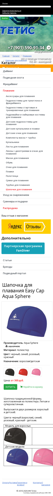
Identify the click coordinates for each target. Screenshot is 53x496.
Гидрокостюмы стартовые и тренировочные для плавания (22, 108)
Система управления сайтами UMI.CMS (37, 493)
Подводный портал (14, 273)
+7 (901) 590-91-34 (26, 47)
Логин (5, 3)
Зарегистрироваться (11, 10)
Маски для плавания (17, 158)
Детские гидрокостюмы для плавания (21, 123)
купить (10, 387)
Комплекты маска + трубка (21, 137)
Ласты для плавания (17, 146)
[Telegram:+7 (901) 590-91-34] (49, 47)
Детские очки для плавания (21, 133)
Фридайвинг (10, 84)
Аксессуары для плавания (20, 96)
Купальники (12, 142)
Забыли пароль (9, 13)
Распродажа (10, 208)
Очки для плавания (17, 167)
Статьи (7, 260)
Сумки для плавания (17, 180)
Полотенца (12, 176)
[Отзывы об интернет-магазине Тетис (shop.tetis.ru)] (26, 226)
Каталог (16, 56)
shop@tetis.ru (42, 51)
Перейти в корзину (33, 386)
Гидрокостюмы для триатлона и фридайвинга (24, 101)
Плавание (27, 56)
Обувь (9, 162)
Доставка (13, 482)
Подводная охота (13, 77)
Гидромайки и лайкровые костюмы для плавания (25, 116)
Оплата (5, 482)
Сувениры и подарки (15, 201)
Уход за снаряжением (16, 195)
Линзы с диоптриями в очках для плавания (24, 152)
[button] (23, 248)
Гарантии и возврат (22, 483)
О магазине (46, 483)
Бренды (7, 266)
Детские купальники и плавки (23, 128)
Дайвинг (8, 71)
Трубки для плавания (18, 185)
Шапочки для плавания (19, 189)
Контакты (37, 482)
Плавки (10, 171)
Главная (6, 56)
